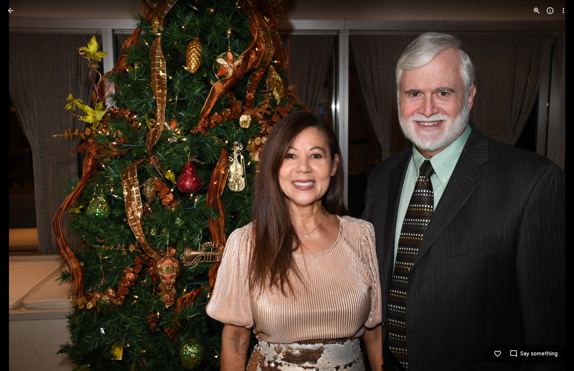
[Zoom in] (536, 10)
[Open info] (550, 10)
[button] (18, 185)
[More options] (563, 10)
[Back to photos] (11, 11)
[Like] (498, 354)
